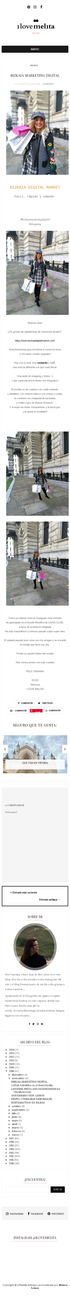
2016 (12, 1141)
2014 (12, 1149)
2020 (12, 1064)
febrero (17, 1131)
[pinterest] (29, 7)
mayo (15, 1120)
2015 (11, 1145)
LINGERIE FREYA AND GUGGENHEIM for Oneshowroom (35, 1090)
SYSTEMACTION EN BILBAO (28, 1102)
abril (15, 1124)
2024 (12, 1049)
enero (16, 1134)
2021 (11, 1060)
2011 (11, 1159)
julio (14, 1113)
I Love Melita (21, 84)
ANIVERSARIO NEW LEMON (27, 1095)
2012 (11, 1156)
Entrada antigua (48, 899)
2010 (12, 1163)
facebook (37, 1214)
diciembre (18, 1074)
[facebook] (41, 7)
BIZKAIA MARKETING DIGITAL (29, 1081)
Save (37, 711)
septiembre (19, 1109)
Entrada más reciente (25, 892)
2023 (12, 1053)
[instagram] (35, 7)
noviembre (18, 1078)
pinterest (58, 1214)
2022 (12, 1056)
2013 (12, 1152)
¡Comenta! (48, 84)
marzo (16, 1127)
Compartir (27, 703)
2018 (11, 1071)
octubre (17, 1106)
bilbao (34, 65)
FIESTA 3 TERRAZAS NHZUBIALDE (31, 1099)
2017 (11, 1138)
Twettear (47, 703)
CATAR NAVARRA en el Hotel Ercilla (32, 1085)
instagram (16, 1214)
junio (15, 1116)
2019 (12, 1067)
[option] (35, 756)
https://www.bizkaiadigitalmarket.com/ (35, 340)
